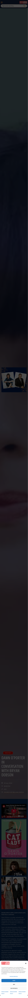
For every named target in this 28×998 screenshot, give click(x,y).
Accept (14, 980)
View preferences (14, 988)
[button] (25, 963)
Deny (14, 984)
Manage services (14, 976)
